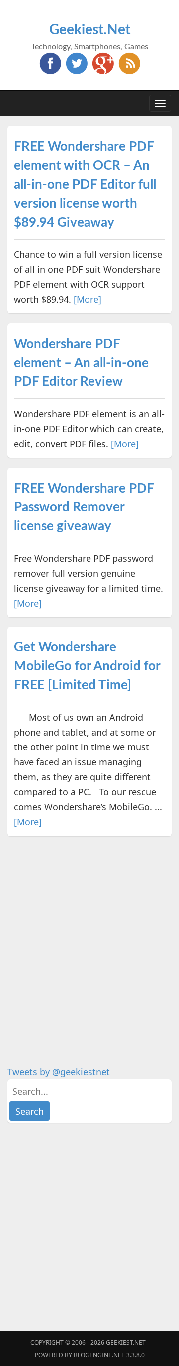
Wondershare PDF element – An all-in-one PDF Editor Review (81, 363)
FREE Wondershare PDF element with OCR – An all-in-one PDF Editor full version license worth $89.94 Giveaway (85, 184)
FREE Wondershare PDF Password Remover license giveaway (84, 507)
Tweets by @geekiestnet (58, 1072)
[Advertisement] (89, 935)
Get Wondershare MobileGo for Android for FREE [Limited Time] (87, 666)
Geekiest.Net (89, 30)
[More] (87, 299)
